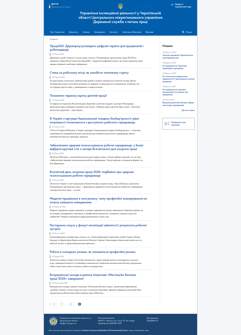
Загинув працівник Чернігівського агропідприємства (177, 56)
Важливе (150, 32)
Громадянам (99, 32)
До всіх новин (188, 110)
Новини (86, 32)
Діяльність (73, 32)
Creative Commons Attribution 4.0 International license (105, 330)
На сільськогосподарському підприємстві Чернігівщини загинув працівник (178, 79)
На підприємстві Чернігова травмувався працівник (174, 67)
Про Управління (57, 32)
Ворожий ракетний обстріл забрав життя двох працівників (178, 104)
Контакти (114, 32)
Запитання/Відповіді (131, 32)
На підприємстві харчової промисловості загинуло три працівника (175, 92)
